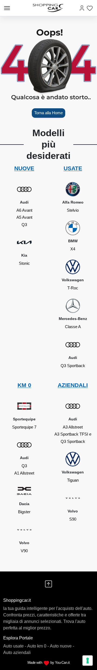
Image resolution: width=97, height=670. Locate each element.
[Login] (82, 8)
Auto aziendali (17, 652)
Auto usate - (14, 646)
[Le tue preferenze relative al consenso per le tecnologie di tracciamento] (87, 660)
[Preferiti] (89, 8)
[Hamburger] (7, 8)
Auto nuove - (62, 646)
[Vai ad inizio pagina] (48, 584)
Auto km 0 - (38, 646)
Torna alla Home (48, 112)
